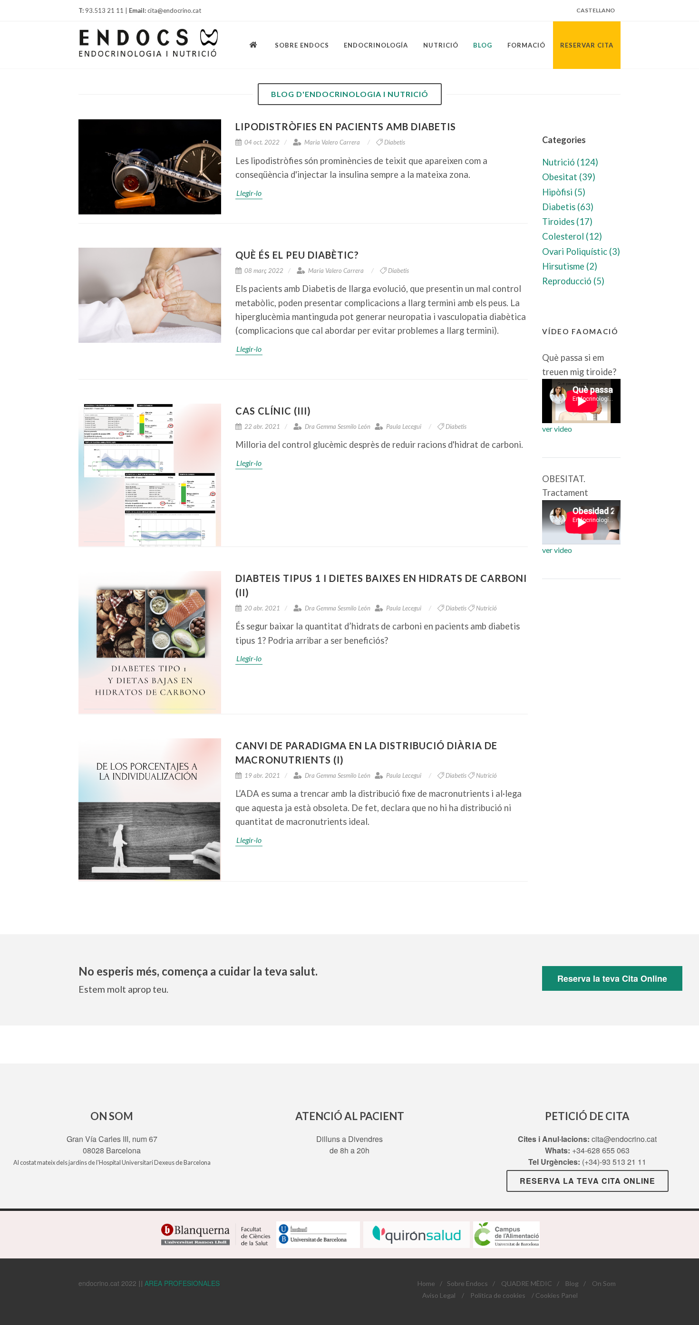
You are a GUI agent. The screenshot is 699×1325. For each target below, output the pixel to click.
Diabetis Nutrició (471, 608)
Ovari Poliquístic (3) (581, 251)
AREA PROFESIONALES (182, 1283)
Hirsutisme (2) (569, 266)
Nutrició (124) (570, 162)
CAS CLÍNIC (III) (273, 410)
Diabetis (394, 142)
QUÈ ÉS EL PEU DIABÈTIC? (297, 255)
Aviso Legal (439, 1295)
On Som (604, 1283)
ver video (557, 428)
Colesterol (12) (572, 236)
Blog (572, 1283)
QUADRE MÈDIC (526, 1283)
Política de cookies (497, 1295)
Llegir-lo (249, 192)
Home (426, 1283)
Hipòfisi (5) (563, 192)
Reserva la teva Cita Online (612, 978)
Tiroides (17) (567, 221)
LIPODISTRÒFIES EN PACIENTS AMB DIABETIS (345, 126)
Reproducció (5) (573, 281)
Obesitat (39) (568, 177)
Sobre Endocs (467, 1283)
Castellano (595, 10)
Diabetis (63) (567, 207)
